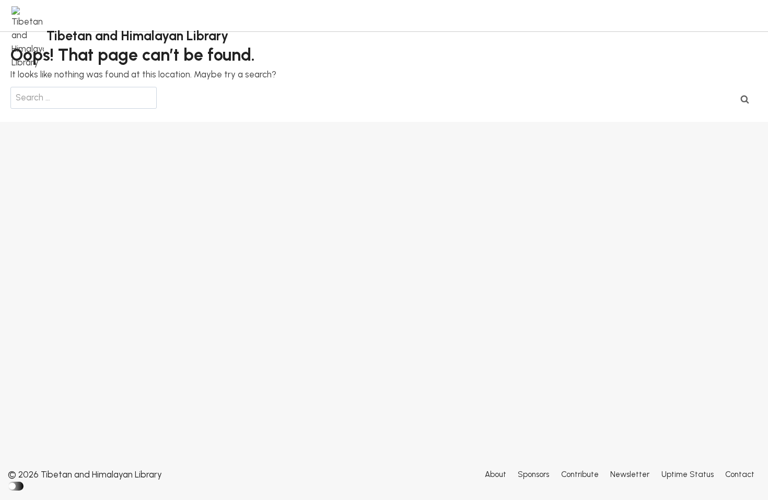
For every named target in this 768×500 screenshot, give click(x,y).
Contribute (580, 474)
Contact (739, 474)
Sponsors (533, 474)
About (495, 474)
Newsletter (629, 474)
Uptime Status (687, 474)
